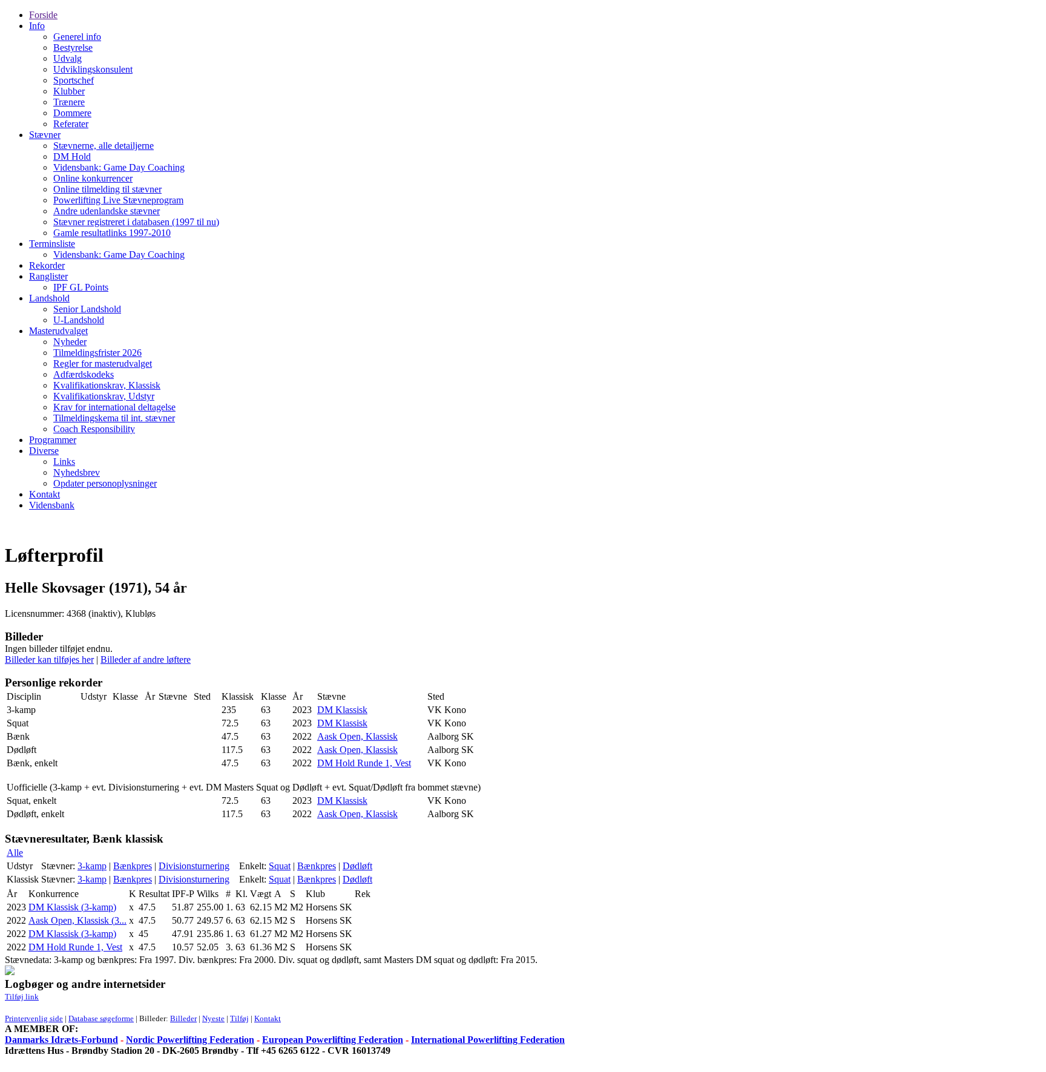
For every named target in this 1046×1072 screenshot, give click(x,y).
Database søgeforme (101, 1018)
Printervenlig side (34, 1018)
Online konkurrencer (93, 178)
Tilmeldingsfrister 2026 (97, 352)
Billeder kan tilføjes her (49, 659)
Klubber (69, 91)
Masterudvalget (58, 331)
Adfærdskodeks (83, 374)
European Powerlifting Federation (332, 1039)
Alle (15, 852)
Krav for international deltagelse (114, 407)
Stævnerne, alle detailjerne (103, 145)
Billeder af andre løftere (145, 659)
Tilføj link (22, 996)
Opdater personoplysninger (105, 483)
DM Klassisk (342, 710)
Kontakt (44, 494)
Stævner (45, 135)
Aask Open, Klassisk (357, 736)
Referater (70, 124)
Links (64, 461)
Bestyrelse (73, 47)
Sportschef (73, 80)
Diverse (44, 451)
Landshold (49, 298)
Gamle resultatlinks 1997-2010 (112, 233)
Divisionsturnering (194, 866)
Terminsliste (52, 243)
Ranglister (48, 276)
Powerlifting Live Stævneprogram (118, 200)
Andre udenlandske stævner (106, 211)
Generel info (77, 36)
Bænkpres (132, 866)
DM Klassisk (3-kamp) (72, 907)
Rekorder (47, 265)
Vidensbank (51, 505)
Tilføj (239, 1018)
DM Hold (72, 156)
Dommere (72, 113)
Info (37, 26)
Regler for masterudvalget (102, 363)
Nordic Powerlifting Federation (190, 1039)
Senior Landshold (87, 309)
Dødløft (357, 866)
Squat (280, 866)
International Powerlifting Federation (488, 1039)
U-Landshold (78, 320)
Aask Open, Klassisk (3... (77, 920)
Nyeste (213, 1018)
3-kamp (92, 866)
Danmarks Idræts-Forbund (61, 1039)
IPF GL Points (80, 287)
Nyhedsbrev (76, 472)
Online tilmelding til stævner (107, 189)
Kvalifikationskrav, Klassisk (106, 385)
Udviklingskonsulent (93, 69)
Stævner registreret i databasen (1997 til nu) (136, 222)
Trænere (69, 102)
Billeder (183, 1018)
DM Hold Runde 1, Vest (364, 763)
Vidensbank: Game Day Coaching (119, 167)
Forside (43, 15)
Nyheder (70, 342)
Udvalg (67, 58)
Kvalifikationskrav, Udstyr (103, 396)
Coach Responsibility (94, 429)
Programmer (52, 440)
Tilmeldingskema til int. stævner (114, 418)
